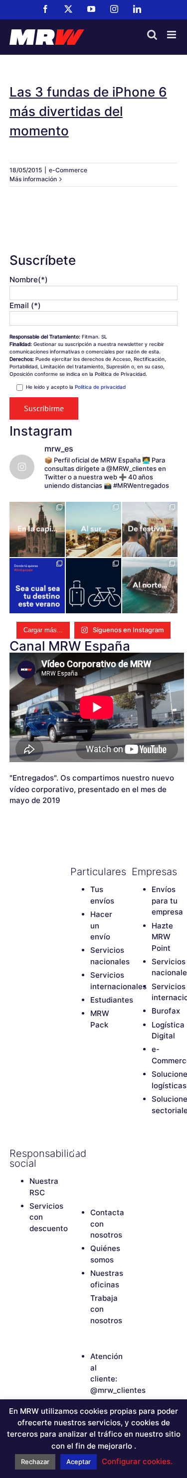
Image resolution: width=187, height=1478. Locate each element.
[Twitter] (93, 1153)
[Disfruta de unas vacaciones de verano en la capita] (37, 529)
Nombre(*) (28, 279)
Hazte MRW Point (162, 937)
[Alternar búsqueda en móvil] (152, 34)
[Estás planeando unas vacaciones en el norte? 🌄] (150, 585)
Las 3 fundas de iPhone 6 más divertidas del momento (88, 111)
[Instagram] (75, 1170)
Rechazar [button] (35, 1462)
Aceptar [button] (78, 1462)
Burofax (166, 1011)
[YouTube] (110, 1153)
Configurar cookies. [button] (137, 1461)
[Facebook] (75, 1153)
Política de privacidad (100, 387)
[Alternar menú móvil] (172, 34)
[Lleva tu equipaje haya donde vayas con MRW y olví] (93, 585)
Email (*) (25, 305)
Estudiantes (111, 1000)
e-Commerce (68, 170)
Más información (33, 179)
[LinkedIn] (93, 1170)
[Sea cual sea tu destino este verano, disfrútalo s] (37, 585)
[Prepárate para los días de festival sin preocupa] (150, 529)
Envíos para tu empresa (167, 900)
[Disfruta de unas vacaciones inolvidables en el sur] (93, 529)
